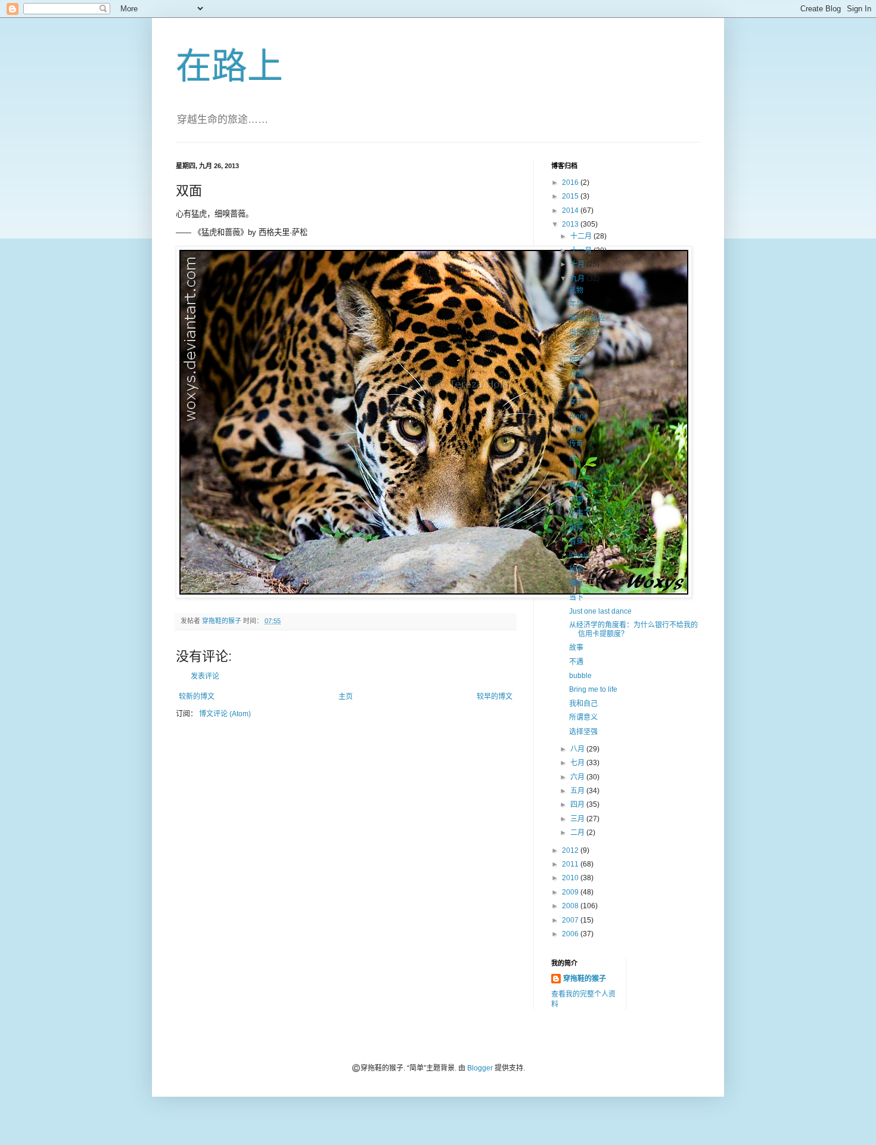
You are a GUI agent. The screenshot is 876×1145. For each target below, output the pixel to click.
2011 (571, 864)
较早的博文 (494, 696)
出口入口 (583, 332)
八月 (578, 749)
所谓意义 (583, 717)
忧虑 (576, 430)
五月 (578, 791)
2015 (571, 196)
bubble (580, 675)
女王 (576, 402)
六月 (578, 777)
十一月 (582, 250)
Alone (578, 416)
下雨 (576, 500)
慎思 (576, 583)
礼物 (576, 290)
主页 (345, 696)
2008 (571, 906)
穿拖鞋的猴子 (584, 978)
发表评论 (205, 676)
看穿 (576, 541)
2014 (571, 210)
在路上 (229, 66)
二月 (578, 832)
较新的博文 (197, 696)
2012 (571, 850)
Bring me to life (593, 689)
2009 (571, 892)
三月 (578, 819)
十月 (578, 264)
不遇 (576, 662)
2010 (571, 878)
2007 (571, 920)
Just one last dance (600, 611)
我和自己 (583, 704)
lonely (579, 555)
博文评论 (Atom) (225, 714)
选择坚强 (583, 732)
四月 (578, 804)
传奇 (576, 444)
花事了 (580, 513)
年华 (576, 304)
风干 (576, 360)
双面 (576, 374)
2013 (571, 224)
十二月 (582, 236)
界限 (576, 486)
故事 (576, 647)
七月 (578, 763)
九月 (578, 278)
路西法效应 (587, 318)
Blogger (480, 1068)
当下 (576, 597)
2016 (571, 182)
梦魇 (576, 388)
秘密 (576, 569)
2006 (571, 934)
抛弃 (576, 528)
